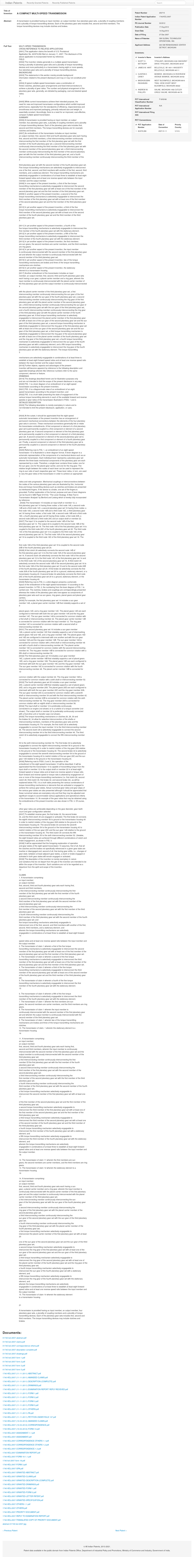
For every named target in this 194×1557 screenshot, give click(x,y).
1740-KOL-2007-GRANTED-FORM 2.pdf (19, 1492)
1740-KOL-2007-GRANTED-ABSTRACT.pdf (21, 1472)
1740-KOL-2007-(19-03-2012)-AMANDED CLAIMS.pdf (25, 1421)
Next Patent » (121, 1530)
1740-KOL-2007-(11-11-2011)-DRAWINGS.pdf (22, 1385)
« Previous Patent (10, 1530)
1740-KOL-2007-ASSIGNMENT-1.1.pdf (19, 1432)
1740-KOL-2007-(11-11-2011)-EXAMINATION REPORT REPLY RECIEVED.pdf (35, 1389)
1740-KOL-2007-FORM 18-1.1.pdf (17, 1456)
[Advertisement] (65, 37)
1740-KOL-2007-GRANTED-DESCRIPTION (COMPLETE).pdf (28, 1480)
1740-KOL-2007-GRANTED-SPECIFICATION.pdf (23, 1500)
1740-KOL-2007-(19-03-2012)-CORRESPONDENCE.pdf (26, 1425)
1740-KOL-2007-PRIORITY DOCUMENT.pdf (21, 1512)
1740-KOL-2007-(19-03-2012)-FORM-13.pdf (21, 1429)
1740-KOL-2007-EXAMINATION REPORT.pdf (21, 1452)
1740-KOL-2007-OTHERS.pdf (15, 1508)
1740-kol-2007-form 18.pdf (14, 1460)
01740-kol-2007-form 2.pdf (14, 1361)
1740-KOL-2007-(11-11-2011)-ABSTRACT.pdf (22, 1373)
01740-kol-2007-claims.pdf (14, 1341)
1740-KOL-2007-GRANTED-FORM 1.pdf (19, 1488)
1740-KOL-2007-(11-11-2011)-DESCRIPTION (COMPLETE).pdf (29, 1381)
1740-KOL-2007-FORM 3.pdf (15, 1464)
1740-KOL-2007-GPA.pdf (13, 1468)
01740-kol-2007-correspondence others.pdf (21, 1345)
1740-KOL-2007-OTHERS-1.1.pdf (16, 1504)
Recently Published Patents (63, 2)
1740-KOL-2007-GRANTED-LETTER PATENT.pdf (23, 1496)
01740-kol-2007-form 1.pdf (14, 1357)
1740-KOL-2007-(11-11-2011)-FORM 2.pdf (20, 1397)
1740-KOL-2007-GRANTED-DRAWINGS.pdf (21, 1484)
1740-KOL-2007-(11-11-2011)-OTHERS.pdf (21, 1409)
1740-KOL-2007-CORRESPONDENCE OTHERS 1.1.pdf (26, 1440)
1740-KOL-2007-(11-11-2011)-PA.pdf (18, 1413)
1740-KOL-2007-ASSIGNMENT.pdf (17, 1436)
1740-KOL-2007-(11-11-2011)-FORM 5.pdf (20, 1405)
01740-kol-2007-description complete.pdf (20, 1349)
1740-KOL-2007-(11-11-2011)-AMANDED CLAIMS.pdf (25, 1377)
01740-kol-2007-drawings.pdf (15, 1353)
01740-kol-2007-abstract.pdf (14, 1337)
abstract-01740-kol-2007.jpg (14, 1524)
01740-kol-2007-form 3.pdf (14, 1365)
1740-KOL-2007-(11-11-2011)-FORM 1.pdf (20, 1393)
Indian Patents (13, 3)
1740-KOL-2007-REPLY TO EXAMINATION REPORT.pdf (26, 1516)
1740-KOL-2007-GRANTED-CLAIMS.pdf (19, 1476)
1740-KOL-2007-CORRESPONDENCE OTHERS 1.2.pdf (26, 1444)
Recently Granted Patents (37, 2)
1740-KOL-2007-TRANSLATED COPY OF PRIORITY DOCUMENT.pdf (32, 1520)
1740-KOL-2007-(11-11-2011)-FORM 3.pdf (20, 1401)
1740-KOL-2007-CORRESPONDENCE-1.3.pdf (22, 1448)
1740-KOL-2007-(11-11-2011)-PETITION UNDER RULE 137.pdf (29, 1417)
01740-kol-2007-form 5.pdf (14, 1369)
